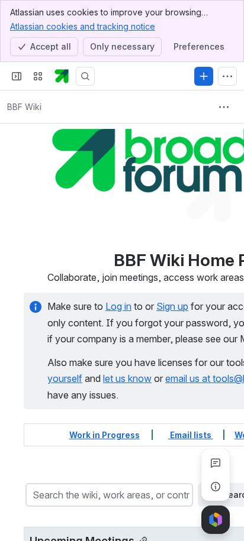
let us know (127, 378)
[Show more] (227, 76)
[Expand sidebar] (16, 76)
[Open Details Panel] (215, 486)
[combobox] (34, 495)
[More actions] (223, 107)
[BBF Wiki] (61, 76)
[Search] (85, 76)
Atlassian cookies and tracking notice (82, 26)
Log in (118, 306)
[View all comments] (215, 462)
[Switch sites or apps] (37, 76)
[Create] (203, 76)
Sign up (172, 306)
